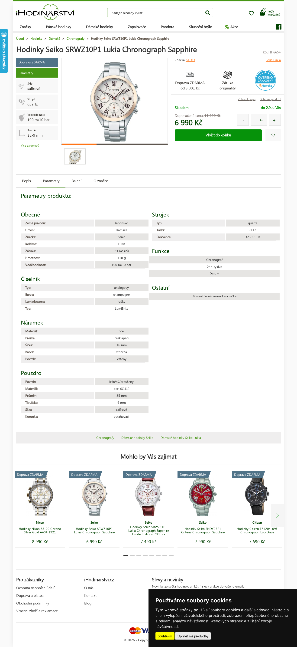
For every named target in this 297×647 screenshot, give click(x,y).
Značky (25, 26)
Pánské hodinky (58, 26)
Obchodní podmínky (32, 603)
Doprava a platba (30, 595)
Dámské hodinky (99, 26)
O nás (89, 587)
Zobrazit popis (246, 99)
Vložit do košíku (218, 134)
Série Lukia (273, 60)
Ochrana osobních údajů (35, 587)
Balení (76, 180)
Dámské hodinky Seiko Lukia (181, 437)
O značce (101, 180)
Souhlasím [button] (165, 636)
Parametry (51, 180)
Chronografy (105, 437)
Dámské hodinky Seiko (137, 437)
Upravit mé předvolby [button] (193, 636)
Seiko (190, 60)
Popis (26, 180)
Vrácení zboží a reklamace (37, 610)
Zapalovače (137, 26)
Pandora (167, 26)
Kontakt (90, 595)
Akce (231, 26)
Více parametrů (30, 145)
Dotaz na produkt (270, 99)
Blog (87, 603)
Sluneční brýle (200, 26)
